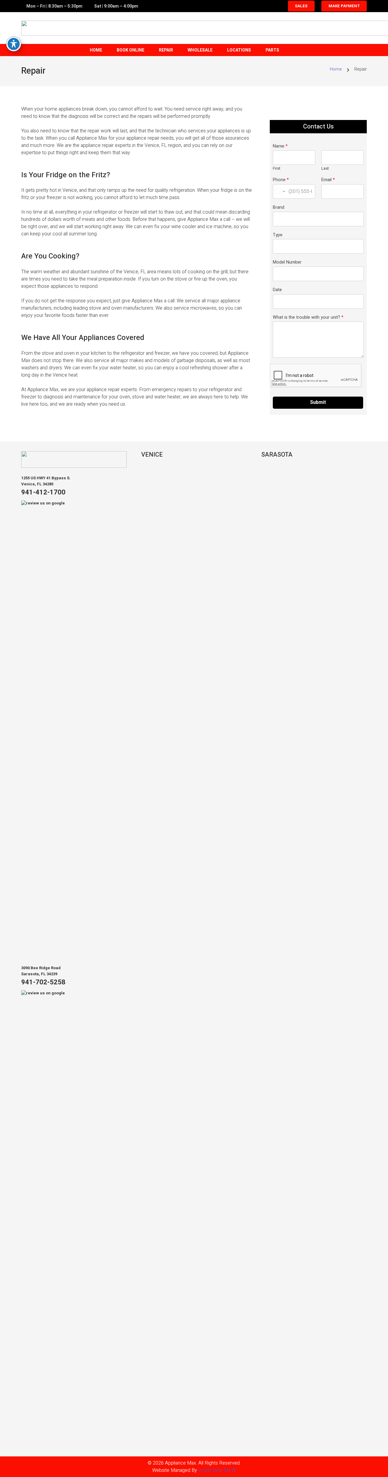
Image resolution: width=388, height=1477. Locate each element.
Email (328, 180)
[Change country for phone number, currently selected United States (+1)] (279, 191)
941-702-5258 (43, 982)
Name (280, 146)
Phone (281, 180)
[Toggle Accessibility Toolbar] (13, 44)
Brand (278, 208)
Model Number (287, 262)
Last (325, 168)
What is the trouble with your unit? (308, 318)
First (276, 168)
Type (278, 235)
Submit (318, 402)
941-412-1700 (43, 492)
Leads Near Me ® (217, 1470)
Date (277, 290)
